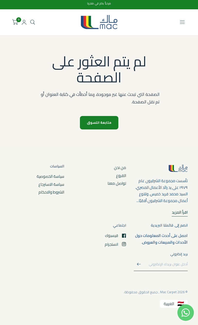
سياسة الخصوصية (50, 176)
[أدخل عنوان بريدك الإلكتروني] (139, 264)
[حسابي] (24, 22)
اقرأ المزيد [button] (180, 212)
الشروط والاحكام (51, 192)
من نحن (120, 167)
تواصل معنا (117, 183)
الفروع (121, 175)
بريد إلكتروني (179, 254)
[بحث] (32, 22)
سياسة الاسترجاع (51, 184)
